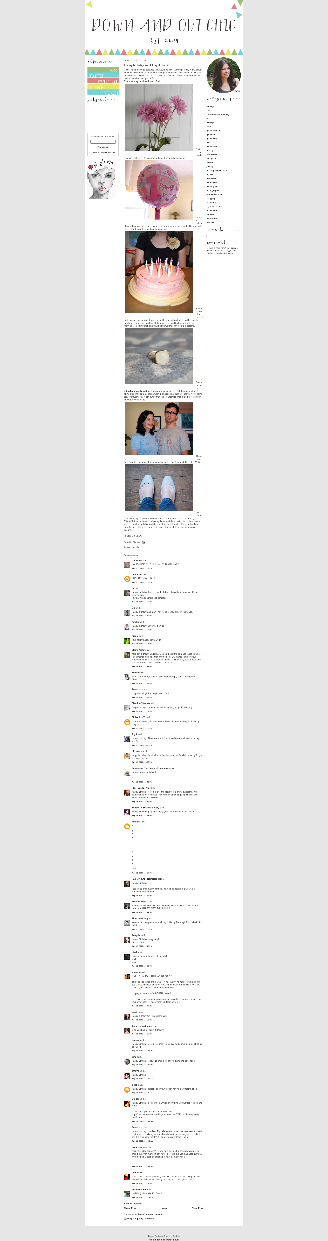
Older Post (197, 1208)
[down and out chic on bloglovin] (101, 199)
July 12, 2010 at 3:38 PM (142, 683)
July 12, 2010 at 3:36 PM (142, 666)
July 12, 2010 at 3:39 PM (142, 697)
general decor (213, 130)
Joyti (134, 734)
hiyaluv (135, 952)
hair (208, 142)
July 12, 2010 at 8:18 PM (142, 946)
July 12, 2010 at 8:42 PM (142, 1006)
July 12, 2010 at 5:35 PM (142, 801)
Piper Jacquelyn (140, 788)
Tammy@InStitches (142, 1026)
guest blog (212, 138)
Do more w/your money (218, 115)
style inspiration (214, 206)
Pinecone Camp (140, 918)
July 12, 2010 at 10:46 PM (142, 1065)
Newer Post (130, 1208)
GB (133, 608)
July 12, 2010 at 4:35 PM (142, 762)
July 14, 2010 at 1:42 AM (142, 1183)
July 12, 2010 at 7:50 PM (142, 929)
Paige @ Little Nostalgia (144, 879)
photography (213, 190)
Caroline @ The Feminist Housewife (151, 768)
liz (133, 588)
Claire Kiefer (138, 650)
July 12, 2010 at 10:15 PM (142, 1051)
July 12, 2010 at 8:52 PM (142, 1020)
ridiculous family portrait (137, 391)
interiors (211, 162)
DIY (208, 110)
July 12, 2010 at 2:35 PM (142, 582)
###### (135, 1071)
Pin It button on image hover (164, 1239)
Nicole (135, 636)
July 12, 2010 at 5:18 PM (142, 782)
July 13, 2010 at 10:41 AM (142, 1141)
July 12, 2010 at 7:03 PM (142, 873)
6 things (210, 106)
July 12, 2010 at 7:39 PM (142, 912)
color (209, 126)
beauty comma (139, 1147)
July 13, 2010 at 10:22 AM (142, 1121)
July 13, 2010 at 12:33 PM (142, 1166)
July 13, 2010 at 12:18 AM (142, 1079)
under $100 (212, 210)
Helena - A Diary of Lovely (145, 807)
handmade (212, 146)
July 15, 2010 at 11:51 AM (142, 1197)
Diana (135, 1172)
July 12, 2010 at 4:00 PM (142, 728)
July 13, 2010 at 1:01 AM (142, 1093)
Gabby (135, 1012)
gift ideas (211, 134)
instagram (211, 158)
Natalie (135, 622)
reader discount (214, 194)
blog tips (211, 122)
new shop (211, 178)
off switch (137, 751)
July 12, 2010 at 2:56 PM (142, 630)
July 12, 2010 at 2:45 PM (142, 616)
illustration (212, 154)
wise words (212, 218)
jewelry (210, 166)
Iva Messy (137, 560)
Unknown (137, 574)
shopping (211, 198)
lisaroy (135, 1040)
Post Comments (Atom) (150, 1214)
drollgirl (136, 821)
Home (164, 1208)
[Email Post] (143, 542)
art (208, 118)
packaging (212, 182)
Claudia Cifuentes (141, 703)
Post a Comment (133, 1203)
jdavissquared (139, 1189)
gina (134, 1057)
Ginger (135, 1099)
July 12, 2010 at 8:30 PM (142, 966)
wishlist (210, 222)
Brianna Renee (139, 901)
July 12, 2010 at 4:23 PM (142, 745)
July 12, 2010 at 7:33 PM (142, 896)
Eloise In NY (138, 717)
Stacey (135, 672)
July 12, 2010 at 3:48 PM (142, 711)
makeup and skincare (217, 170)
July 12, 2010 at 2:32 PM (142, 568)
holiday (210, 150)
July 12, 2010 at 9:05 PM (142, 1034)
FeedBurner (109, 152)
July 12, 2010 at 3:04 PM (142, 644)
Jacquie (136, 935)
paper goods (213, 186)
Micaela (136, 972)
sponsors (211, 202)
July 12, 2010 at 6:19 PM (142, 815)
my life (136, 547)
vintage (210, 214)
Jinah (135, 1085)
